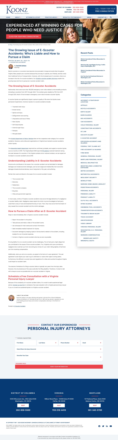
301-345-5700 (78, 12)
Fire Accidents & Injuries (91, 149)
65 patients (45, 151)
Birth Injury (86, 112)
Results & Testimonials (72, 17)
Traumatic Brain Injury (90, 213)
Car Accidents (86, 121)
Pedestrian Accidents (90, 187)
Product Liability (88, 197)
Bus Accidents (86, 118)
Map (23, 405)
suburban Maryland (68, 1)
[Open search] (110, 17)
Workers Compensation (90, 235)
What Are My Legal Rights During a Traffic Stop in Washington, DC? (93, 65)
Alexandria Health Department (19, 148)
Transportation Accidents (92, 210)
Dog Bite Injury (87, 135)
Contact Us (102, 17)
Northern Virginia (50, 1)
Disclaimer (50, 422)
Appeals (84, 105)
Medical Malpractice (89, 162)
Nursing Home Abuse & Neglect (93, 184)
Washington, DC (58, 1)
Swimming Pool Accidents (91, 207)
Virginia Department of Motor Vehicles (22, 138)
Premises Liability (88, 194)
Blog (11, 44)
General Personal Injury (91, 156)
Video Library (86, 223)
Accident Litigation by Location (90, 101)
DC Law (83, 131)
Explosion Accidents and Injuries (91, 142)
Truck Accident (87, 217)
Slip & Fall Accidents (89, 200)
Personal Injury (87, 190)
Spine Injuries (86, 204)
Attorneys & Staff (33, 17)
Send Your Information (59, 366)
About (17, 17)
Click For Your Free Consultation (24, 36)
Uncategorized (87, 220)
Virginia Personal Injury (91, 227)
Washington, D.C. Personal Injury (91, 230)
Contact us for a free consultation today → (64, 2)
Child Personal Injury (90, 125)
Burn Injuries (86, 115)
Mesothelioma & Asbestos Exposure (91, 166)
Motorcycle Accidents (90, 174)
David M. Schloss (21, 65)
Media (89, 17)
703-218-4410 (78, 10)
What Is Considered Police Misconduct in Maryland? (93, 59)
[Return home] (8, 44)
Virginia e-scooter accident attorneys (46, 78)
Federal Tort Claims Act (91, 146)
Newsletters (86, 180)
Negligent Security (89, 177)
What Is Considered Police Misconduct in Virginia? (93, 71)
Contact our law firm (19, 285)
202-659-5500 (78, 7)
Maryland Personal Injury (92, 159)
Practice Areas (51, 17)
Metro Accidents (88, 171)
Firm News (85, 153)
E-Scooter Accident (18, 62)
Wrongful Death (87, 240)
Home (8, 17)
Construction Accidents (91, 128)
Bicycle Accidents (88, 108)
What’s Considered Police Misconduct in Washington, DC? (92, 82)
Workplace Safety (91, 238)
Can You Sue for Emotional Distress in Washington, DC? (92, 76)
